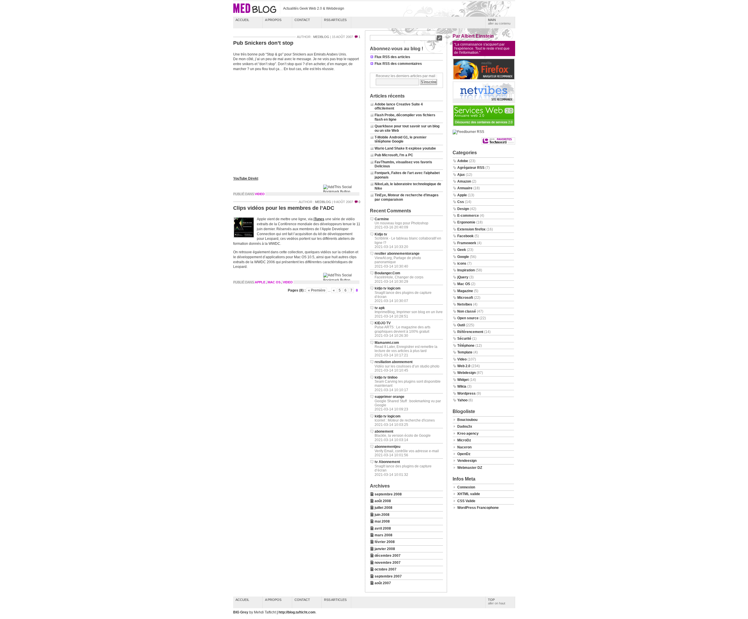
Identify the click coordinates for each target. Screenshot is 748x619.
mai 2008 (382, 521)
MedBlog (321, 37)
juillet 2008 (383, 508)
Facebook (465, 236)
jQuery (462, 277)
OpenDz (463, 454)
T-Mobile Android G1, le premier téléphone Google (401, 139)
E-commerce (468, 216)
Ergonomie (466, 222)
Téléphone (466, 346)
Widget (463, 380)
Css (460, 202)
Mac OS (274, 282)
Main (499, 21)
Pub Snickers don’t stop (263, 43)
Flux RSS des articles (392, 57)
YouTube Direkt (245, 178)
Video (260, 194)
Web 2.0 (463, 366)
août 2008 (383, 501)
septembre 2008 (388, 494)
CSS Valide (466, 501)
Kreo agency (468, 433)
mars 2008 (383, 535)
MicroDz (464, 440)
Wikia (461, 386)
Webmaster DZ (469, 468)
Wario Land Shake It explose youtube (405, 148)
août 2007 (383, 583)
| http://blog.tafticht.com (296, 612)
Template (464, 352)
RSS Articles (335, 20)
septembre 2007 (388, 576)
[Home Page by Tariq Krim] (484, 102)
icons (461, 263)
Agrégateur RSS (470, 168)
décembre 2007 (388, 556)
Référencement (470, 332)
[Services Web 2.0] (484, 125)
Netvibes (464, 304)
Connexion (466, 487)
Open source (468, 318)
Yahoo (462, 400)
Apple (260, 282)
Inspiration (466, 270)
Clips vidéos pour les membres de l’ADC (283, 208)
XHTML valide (468, 494)
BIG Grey (241, 612)
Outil (461, 325)
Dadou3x (464, 426)
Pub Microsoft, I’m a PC (394, 155)
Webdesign (466, 373)
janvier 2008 (385, 549)
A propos (273, 20)
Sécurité (464, 339)
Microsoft (465, 298)
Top (496, 601)
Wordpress (466, 393)
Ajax (461, 175)
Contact (302, 20)
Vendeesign (467, 461)
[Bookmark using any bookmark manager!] (341, 192)
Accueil (242, 20)
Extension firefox (471, 229)
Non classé (466, 311)
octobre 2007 (385, 569)
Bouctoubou (467, 420)
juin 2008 (382, 515)
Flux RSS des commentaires (398, 64)
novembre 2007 (388, 563)
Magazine (465, 291)
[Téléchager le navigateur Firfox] (484, 79)
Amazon (464, 181)
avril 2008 (383, 528)
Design (463, 209)
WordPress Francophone (478, 508)
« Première (316, 290)
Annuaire (464, 188)
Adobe (462, 161)
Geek (461, 250)
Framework (466, 243)
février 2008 (385, 542)
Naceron (464, 447)
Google (463, 257)
